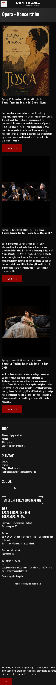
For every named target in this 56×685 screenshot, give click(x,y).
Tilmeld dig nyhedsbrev (12, 435)
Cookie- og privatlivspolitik (13, 445)
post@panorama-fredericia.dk (21, 543)
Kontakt (5, 438)
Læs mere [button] (32, 674)
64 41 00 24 (14, 560)
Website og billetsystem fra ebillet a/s (28, 583)
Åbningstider (7, 442)
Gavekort (6, 461)
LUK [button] (6, 681)
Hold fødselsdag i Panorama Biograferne (19, 471)
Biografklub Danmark (11, 468)
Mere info (12, 148)
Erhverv (5, 465)
